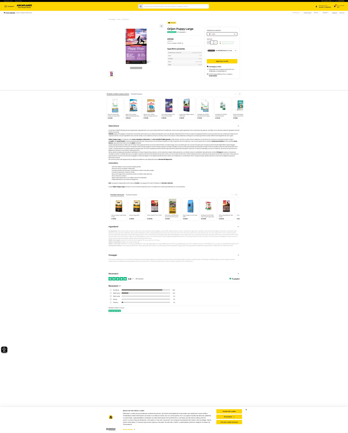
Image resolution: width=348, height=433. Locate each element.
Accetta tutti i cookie (229, 411)
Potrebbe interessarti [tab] (117, 195)
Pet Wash (304, 17)
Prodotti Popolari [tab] (136, 94)
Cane (118, 19)
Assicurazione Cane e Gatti (309, 23)
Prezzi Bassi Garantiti (304, 20)
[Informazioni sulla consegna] (225, 71)
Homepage (112, 19)
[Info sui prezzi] (182, 43)
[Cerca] (140, 6)
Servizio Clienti (18, 1)
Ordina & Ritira (308, 12)
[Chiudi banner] (246, 409)
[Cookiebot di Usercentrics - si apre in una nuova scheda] (111, 429)
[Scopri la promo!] (331, 25)
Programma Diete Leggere (306, 23)
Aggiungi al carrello (222, 61)
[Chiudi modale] (42, 19)
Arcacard (304, 20)
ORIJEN (169, 25)
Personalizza (228, 417)
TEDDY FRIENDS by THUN (306, 17)
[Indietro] (235, 94)
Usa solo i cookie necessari (229, 422)
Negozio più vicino (8, 1)
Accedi (317, 16)
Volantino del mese (311, 17)
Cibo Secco (125, 19)
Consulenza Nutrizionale (308, 26)
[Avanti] (239, 94)
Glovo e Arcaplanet (307, 29)
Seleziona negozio (24, 34)
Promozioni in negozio (289, 17)
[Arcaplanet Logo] (24, 6)
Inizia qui (321, 19)
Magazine (334, 12)
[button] (136, 46)
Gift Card (342, 12)
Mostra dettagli (128, 429)
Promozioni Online (288, 20)
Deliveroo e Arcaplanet (308, 32)
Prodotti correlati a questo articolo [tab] (118, 94)
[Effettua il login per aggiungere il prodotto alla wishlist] (161, 26)
